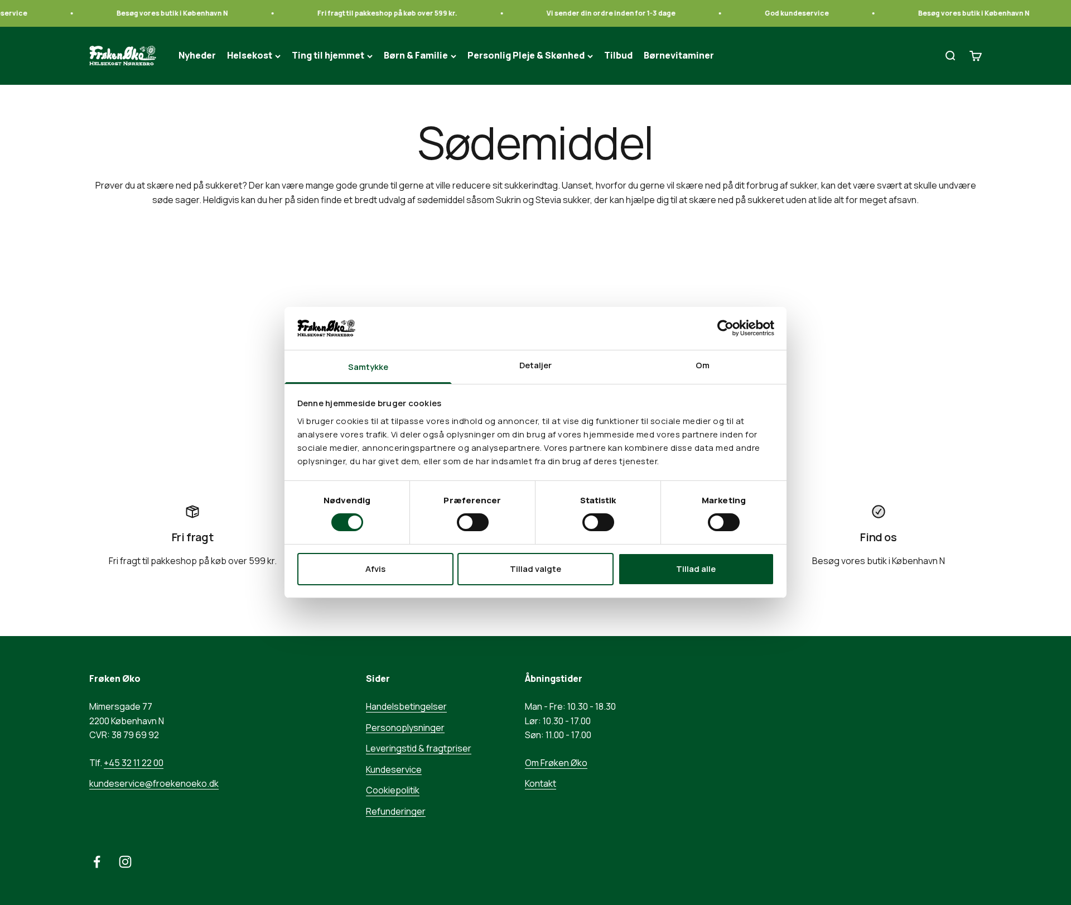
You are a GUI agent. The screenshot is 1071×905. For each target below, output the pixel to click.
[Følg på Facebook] (96, 861)
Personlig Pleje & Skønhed (526, 56)
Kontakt (540, 783)
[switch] (473, 522)
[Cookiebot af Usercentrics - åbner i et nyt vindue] (725, 328)
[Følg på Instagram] (125, 861)
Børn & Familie (416, 56)
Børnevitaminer (679, 56)
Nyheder (197, 56)
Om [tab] (703, 365)
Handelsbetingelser (406, 706)
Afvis (375, 569)
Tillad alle (696, 569)
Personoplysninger (405, 727)
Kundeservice (394, 769)
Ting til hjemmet (328, 56)
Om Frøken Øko (556, 763)
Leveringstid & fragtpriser (418, 748)
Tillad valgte (535, 569)
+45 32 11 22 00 (133, 763)
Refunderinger (396, 811)
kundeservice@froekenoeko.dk (154, 783)
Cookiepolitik (392, 790)
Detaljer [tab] (535, 365)
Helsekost (249, 56)
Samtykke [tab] (368, 367)
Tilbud (618, 56)
